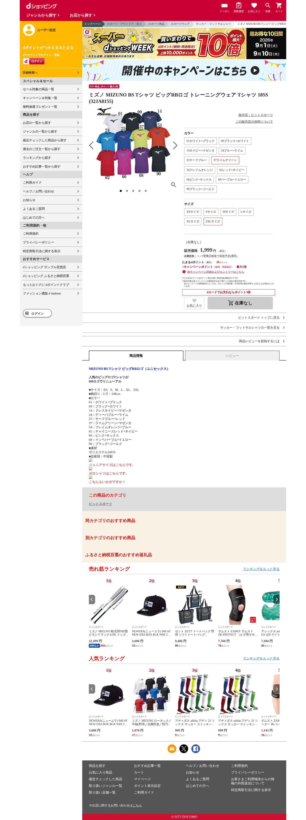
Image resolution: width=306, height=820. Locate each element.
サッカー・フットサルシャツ (213, 23)
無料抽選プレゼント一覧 (40, 106)
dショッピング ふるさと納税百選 (46, 276)
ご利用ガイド (32, 182)
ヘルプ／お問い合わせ (38, 191)
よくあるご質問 (34, 208)
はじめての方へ (34, 217)
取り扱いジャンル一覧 (105, 785)
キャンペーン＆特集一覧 (40, 98)
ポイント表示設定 (147, 785)
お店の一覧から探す (37, 122)
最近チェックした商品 (105, 779)
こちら (137, 805)
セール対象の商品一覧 (38, 89)
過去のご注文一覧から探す (41, 149)
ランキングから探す (37, 157)
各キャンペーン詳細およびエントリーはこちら (215, 271)
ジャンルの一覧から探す (40, 131)
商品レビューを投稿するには (259, 341)
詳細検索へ (30, 72)
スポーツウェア (180, 23)
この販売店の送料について (254, 121)
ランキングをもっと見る (261, 569)
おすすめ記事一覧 (147, 765)
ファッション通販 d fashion (42, 293)
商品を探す (97, 765)
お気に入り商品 (100, 772)
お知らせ (29, 200)
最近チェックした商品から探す (45, 140)
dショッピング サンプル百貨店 (44, 267)
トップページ (92, 23)
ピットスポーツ (100, 504)
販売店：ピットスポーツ (256, 115)
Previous (92, 599)
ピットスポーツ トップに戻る (259, 317)
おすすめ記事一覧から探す (41, 166)
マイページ (142, 779)
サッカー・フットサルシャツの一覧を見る (250, 327)
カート (139, 772)
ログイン (37, 313)
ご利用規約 (31, 233)
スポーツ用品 (156, 23)
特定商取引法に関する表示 (41, 251)
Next (276, 599)
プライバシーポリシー (38, 242)
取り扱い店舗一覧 (102, 792)
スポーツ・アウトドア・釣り (124, 23)
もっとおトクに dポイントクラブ (46, 284)
